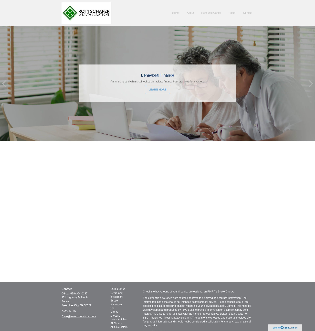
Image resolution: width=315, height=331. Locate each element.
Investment (116, 296)
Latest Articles (118, 319)
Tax (112, 308)
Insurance (116, 304)
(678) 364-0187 (78, 293)
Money (114, 312)
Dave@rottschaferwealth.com (79, 316)
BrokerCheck (225, 291)
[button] (176, 13)
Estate (114, 300)
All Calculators (118, 327)
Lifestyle (115, 315)
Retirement (116, 293)
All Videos (116, 323)
